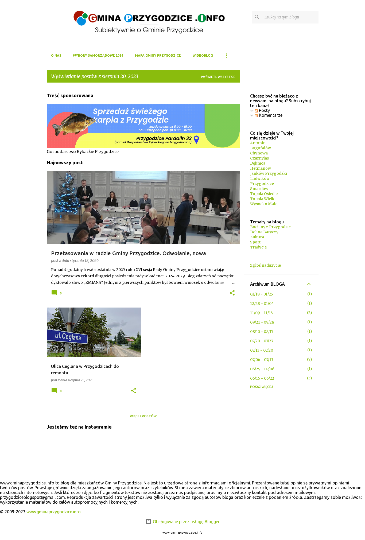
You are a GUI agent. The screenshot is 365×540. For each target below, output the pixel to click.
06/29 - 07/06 (262, 369)
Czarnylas (259, 158)
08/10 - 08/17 (261, 331)
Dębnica (257, 163)
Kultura (257, 237)
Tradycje (258, 247)
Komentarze (270, 115)
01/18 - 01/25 (261, 294)
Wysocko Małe (263, 203)
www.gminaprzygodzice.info (53, 511)
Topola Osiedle (264, 193)
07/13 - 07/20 (261, 350)
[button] (232, 293)
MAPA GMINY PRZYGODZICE (158, 55)
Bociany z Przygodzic (270, 226)
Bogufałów (260, 148)
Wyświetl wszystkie (218, 77)
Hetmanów (260, 168)
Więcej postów (143, 416)
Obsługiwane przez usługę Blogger (186, 521)
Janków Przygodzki (268, 173)
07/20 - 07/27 (261, 341)
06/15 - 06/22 (262, 378)
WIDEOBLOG (203, 55)
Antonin (258, 143)
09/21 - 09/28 (262, 322)
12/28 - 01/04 (262, 303)
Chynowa (259, 153)
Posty (264, 110)
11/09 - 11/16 (261, 312)
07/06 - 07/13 (261, 359)
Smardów (259, 188)
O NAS (56, 55)
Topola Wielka (263, 198)
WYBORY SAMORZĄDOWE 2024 (98, 55)
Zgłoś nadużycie (265, 265)
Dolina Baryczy (264, 232)
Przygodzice (262, 183)
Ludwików (260, 178)
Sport (255, 242)
